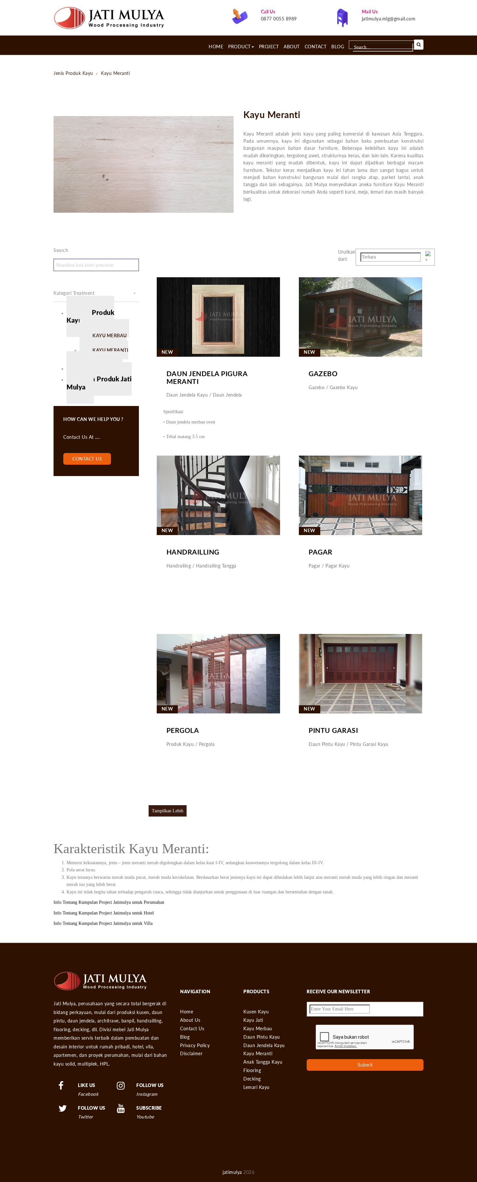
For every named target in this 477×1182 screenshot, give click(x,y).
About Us (190, 1020)
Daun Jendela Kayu (264, 1045)
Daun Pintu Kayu (261, 1037)
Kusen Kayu (256, 1011)
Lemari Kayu (256, 1087)
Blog (337, 46)
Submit (365, 1065)
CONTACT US (87, 458)
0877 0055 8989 (279, 18)
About (292, 46)
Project (269, 46)
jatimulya (232, 1172)
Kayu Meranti (115, 73)
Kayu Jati (253, 1020)
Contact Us (192, 1028)
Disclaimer (191, 1053)
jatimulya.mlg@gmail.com (389, 18)
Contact (316, 46)
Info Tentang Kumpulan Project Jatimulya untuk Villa (103, 923)
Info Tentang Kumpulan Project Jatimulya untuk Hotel (104, 913)
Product (239, 46)
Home (216, 46)
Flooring (252, 1070)
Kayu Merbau (257, 1028)
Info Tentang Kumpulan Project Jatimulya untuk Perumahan (109, 902)
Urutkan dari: (347, 255)
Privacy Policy (195, 1045)
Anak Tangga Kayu (262, 1062)
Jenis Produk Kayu (73, 73)
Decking (252, 1078)
